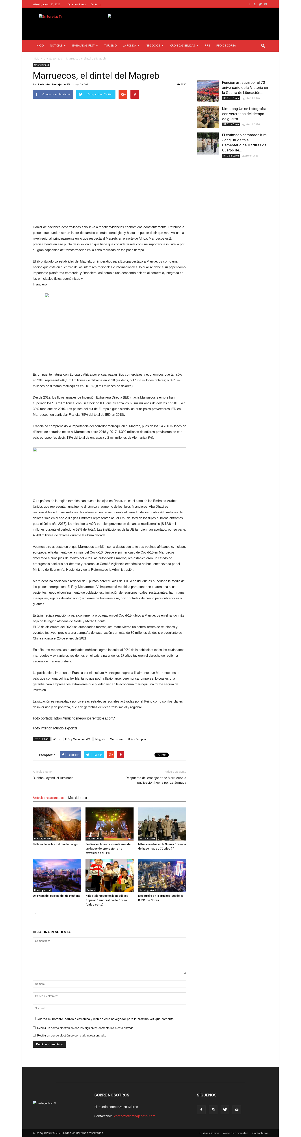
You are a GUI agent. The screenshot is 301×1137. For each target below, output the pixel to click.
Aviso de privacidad (235, 1133)
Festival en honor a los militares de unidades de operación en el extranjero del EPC (108, 848)
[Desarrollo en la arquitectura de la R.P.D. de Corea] (162, 875)
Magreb (100, 739)
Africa (56, 739)
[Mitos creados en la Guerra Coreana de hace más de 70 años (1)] (162, 824)
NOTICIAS (56, 45)
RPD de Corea (94, 838)
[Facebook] (249, 4)
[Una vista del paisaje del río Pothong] (57, 875)
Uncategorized (41, 64)
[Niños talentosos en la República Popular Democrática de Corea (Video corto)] (109, 875)
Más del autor (77, 798)
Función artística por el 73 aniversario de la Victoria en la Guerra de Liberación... (245, 87)
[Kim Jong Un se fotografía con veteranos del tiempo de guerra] (208, 117)
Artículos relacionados (48, 798)
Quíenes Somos (77, 4)
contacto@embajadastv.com (134, 1116)
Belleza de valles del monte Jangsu (56, 844)
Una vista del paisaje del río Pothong (56, 895)
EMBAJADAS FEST (83, 45)
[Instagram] (254, 4)
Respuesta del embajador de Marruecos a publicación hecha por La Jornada (156, 780)
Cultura (91, 890)
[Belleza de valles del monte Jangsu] (57, 824)
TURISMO (110, 45)
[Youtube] (265, 4)
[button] (263, 46)
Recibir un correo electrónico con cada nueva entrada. (71, 1035)
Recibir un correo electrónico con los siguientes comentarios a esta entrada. (85, 1028)
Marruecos (116, 739)
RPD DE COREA (226, 45)
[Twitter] (260, 4)
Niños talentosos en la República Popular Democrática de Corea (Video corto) (106, 900)
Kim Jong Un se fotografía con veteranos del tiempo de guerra (244, 113)
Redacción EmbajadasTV (54, 84)
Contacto (96, 4)
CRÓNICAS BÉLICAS (182, 45)
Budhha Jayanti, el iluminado (53, 778)
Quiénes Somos (209, 1133)
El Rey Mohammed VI (78, 739)
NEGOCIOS (153, 45)
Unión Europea (137, 739)
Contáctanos (260, 1133)
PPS (207, 45)
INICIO (40, 45)
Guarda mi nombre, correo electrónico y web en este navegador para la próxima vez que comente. (106, 1019)
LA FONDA (129, 45)
